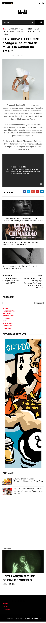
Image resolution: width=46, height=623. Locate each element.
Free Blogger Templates (32, 618)
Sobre (5, 606)
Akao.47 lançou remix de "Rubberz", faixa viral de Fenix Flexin (28, 480)
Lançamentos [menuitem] (8, 311)
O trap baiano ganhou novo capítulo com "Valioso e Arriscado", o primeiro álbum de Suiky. (22, 219)
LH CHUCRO (14, 29)
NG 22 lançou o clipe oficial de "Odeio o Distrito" (18, 580)
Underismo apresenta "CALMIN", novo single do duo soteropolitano (21, 267)
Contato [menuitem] (6, 318)
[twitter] (39, 3)
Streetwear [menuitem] (7, 323)
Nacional (23, 29)
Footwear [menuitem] (7, 326)
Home (4, 29)
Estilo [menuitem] (5, 321)
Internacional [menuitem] (8, 316)
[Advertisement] (23, 522)
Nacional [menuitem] (6, 313)
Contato (6, 609)
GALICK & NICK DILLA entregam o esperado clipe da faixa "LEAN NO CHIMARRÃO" (21, 243)
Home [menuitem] (5, 308)
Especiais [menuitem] (6, 328)
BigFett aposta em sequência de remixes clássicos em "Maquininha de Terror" (28, 491)
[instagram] (43, 3)
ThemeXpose (18, 618)
